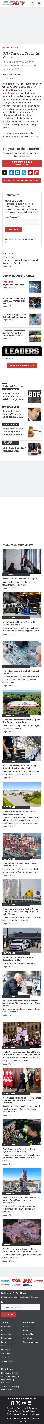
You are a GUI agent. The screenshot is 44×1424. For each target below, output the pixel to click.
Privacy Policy (14, 1411)
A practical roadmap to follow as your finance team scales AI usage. (18, 583)
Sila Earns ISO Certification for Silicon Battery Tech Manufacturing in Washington (20, 1200)
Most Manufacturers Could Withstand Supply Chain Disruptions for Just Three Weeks (21, 1003)
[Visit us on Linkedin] (29, 1403)
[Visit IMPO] (38, 1281)
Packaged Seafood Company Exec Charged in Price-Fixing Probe (13, 431)
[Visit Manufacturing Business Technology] (27, 1284)
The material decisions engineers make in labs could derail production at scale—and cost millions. (20, 680)
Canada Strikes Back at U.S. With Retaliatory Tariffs (17, 958)
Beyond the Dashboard (13, 285)
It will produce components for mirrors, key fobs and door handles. (21, 727)
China (7, 90)
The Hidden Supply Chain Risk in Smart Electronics (14, 315)
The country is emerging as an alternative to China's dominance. (21, 1256)
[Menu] (39, 3)
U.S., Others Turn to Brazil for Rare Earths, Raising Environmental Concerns (21, 1250)
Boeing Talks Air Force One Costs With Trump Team (13, 396)
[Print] (4, 172)
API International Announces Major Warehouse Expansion (19, 812)
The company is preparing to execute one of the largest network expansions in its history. (21, 1158)
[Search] (32, 3)
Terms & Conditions (30, 1411)
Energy (7, 1244)
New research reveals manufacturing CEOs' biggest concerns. (21, 1010)
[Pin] (30, 172)
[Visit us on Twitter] (18, 1403)
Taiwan (11, 93)
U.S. (7, 121)
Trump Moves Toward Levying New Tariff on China (19, 864)
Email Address (12, 217)
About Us (11, 1408)
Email (3, 1302)
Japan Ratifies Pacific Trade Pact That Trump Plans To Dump (13, 414)
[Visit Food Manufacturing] (16, 1281)
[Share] (11, 172)
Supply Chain (10, 47)
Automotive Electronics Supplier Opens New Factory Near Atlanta (13, 333)
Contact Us (21, 1408)
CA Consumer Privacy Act (18, 1414)
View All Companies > (22, 365)
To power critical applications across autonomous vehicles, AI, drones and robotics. (18, 1209)
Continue (13, 229)
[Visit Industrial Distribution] (5, 1284)
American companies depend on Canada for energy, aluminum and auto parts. (21, 772)
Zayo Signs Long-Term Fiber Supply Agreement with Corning (19, 1150)
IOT (5, 667)
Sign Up (9, 1314)
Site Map (35, 1414)
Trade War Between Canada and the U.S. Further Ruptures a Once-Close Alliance (21, 1053)
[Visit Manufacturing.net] (16, 1284)
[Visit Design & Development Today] (5, 1281)
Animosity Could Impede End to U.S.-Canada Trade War (14, 300)
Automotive (9, 715)
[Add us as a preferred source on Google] (36, 172)
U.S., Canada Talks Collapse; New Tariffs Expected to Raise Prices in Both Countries (21, 1100)
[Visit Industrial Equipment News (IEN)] (27, 1281)
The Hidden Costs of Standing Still (14, 449)
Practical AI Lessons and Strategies (19, 579)
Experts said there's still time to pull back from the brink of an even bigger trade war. (21, 629)
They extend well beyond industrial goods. (21, 963)
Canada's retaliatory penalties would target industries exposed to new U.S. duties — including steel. (21, 1109)
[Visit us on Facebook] (12, 1403)
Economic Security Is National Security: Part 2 (20, 262)
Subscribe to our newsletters (22, 163)
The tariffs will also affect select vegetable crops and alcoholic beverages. (21, 918)
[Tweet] (24, 172)
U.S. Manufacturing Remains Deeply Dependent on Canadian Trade (19, 767)
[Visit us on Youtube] (24, 1403)
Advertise (33, 1408)
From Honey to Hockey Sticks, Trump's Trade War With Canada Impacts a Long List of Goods (21, 911)
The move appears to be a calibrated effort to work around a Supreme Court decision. (21, 870)
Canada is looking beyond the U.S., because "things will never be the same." (21, 1059)
